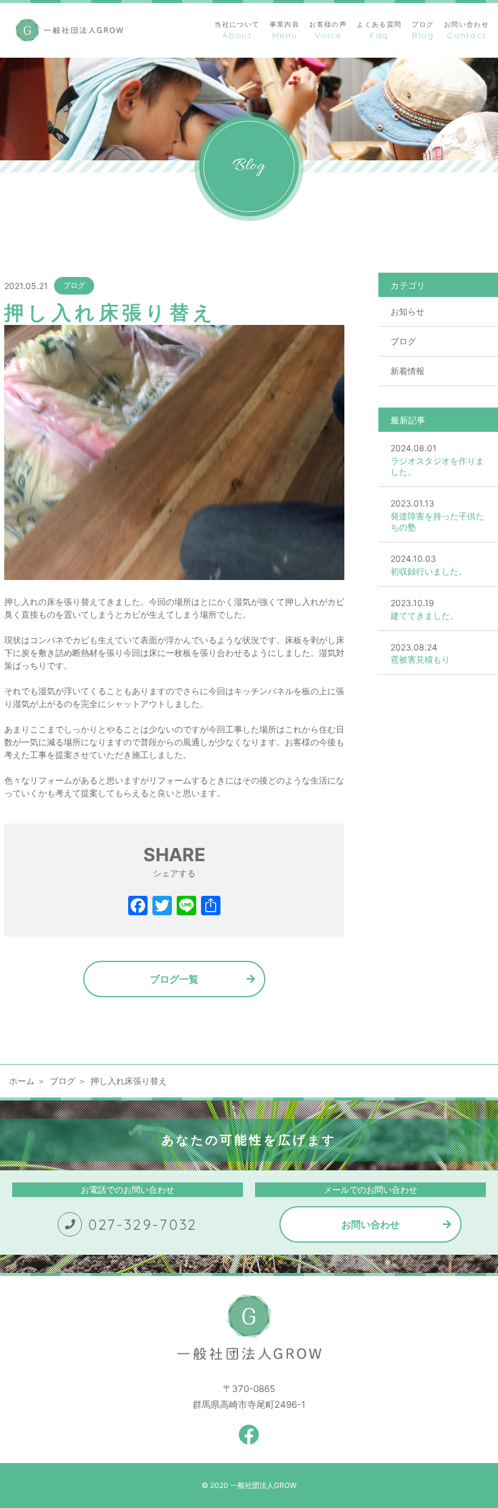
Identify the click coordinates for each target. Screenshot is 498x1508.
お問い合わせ (370, 1224)
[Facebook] (138, 907)
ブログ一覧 (174, 979)
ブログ (74, 285)
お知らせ (408, 311)
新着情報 (408, 371)
